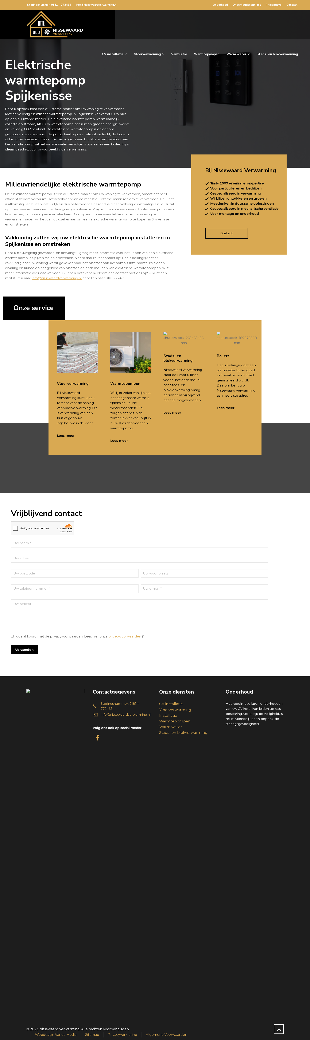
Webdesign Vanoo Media (56, 1035)
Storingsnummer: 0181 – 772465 (49, 5)
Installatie (168, 715)
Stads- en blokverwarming (183, 732)
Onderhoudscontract (247, 5)
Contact (292, 5)
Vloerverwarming (175, 710)
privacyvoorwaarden (124, 636)
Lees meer (66, 435)
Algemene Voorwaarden (166, 1035)
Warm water (170, 727)
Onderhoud (220, 5)
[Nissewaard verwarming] (55, 24)
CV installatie (171, 704)
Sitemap (92, 1035)
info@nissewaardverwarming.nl (96, 5)
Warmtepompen (175, 721)
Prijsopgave (274, 5)
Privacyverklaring (122, 1035)
